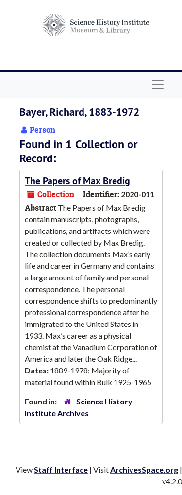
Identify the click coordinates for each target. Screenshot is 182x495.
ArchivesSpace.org (144, 469)
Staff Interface (61, 469)
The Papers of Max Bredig (77, 180)
